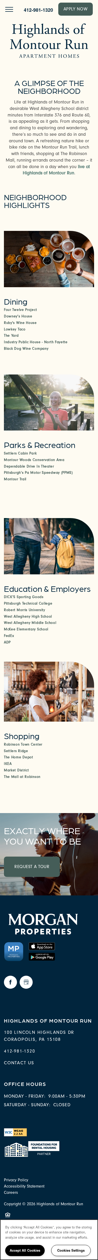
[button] (75, 9)
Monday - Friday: (24, 1096)
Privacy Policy (16, 1180)
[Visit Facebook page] (10, 982)
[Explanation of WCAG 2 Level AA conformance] (15, 1132)
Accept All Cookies (25, 1250)
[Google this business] (26, 982)
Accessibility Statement (24, 1186)
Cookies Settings (71, 1250)
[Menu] (9, 9)
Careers (11, 1192)
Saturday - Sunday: (27, 1105)
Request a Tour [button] (31, 866)
